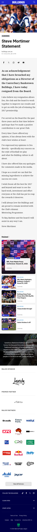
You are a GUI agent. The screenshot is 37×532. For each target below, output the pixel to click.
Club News (5, 36)
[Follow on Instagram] (34, 493)
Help (12, 520)
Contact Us (18, 520)
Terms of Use (14, 515)
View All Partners (18, 484)
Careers (7, 520)
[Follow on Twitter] (30, 493)
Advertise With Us (27, 520)
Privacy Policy (23, 515)
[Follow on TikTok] (22, 493)
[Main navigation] (3, 2)
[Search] (34, 2)
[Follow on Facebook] (26, 493)
